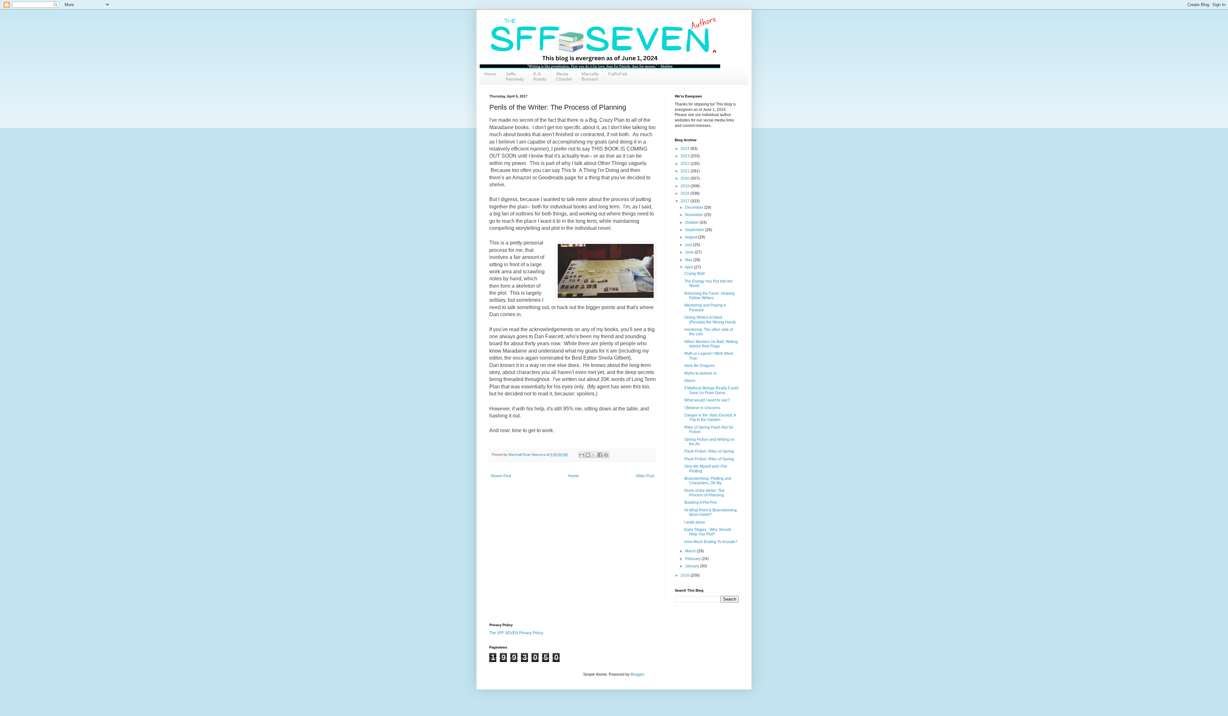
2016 (685, 575)
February (693, 558)
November (694, 215)
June (690, 252)
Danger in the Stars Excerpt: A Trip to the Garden (710, 417)
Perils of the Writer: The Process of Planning (704, 492)
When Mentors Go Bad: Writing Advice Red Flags (711, 343)
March (691, 551)
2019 (685, 186)
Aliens (689, 380)
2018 (685, 193)
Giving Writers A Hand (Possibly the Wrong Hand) (710, 319)
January (692, 566)
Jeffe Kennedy (515, 76)
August (691, 237)
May (689, 260)
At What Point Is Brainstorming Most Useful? (710, 512)
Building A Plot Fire (700, 502)
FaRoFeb (617, 73)
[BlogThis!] (588, 455)
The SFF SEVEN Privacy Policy (516, 633)
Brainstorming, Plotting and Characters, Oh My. (707, 480)
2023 (685, 156)
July (689, 245)
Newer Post (501, 476)
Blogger (637, 674)
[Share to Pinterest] (606, 455)
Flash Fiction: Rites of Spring (709, 451)
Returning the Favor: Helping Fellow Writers (709, 295)
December (694, 207)
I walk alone (694, 522)
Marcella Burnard (590, 76)
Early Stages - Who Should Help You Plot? (707, 531)
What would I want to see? (707, 400)
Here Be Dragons (699, 365)
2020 (685, 178)
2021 (685, 171)
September (695, 230)
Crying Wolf (694, 273)
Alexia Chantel (564, 76)
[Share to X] (594, 455)
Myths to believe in (700, 373)
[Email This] (582, 455)
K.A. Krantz (540, 76)
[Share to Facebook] (600, 455)
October (692, 222)
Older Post (645, 476)
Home (490, 73)
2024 (685, 148)
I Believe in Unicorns (702, 408)
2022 (685, 163)
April (689, 267)
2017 (685, 201)
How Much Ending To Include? (710, 542)
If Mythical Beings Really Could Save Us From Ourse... (711, 390)
